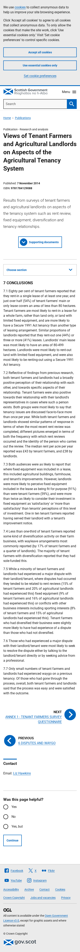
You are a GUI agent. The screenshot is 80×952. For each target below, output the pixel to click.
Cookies (60, 889)
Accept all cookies (40, 52)
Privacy (66, 897)
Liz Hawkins (22, 773)
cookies (20, 7)
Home (7, 118)
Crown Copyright (14, 897)
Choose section (17, 270)
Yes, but (17, 826)
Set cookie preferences (40, 76)
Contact (44, 889)
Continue (12, 840)
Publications (23, 118)
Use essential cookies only (40, 65)
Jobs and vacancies (43, 897)
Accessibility (11, 889)
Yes (14, 807)
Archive (29, 889)
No (13, 817)
